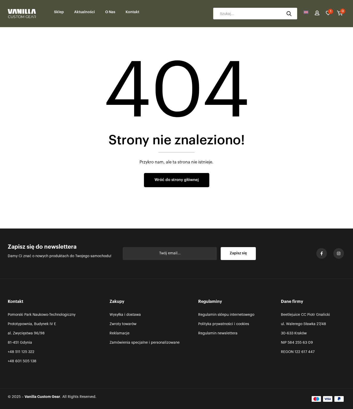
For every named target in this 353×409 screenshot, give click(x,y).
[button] (340, 13)
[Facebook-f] (321, 253)
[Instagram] (338, 253)
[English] (306, 14)
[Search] (289, 13)
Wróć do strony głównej (177, 180)
